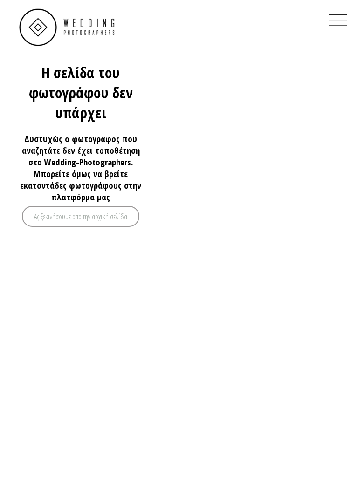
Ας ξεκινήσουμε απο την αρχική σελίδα (80, 216)
